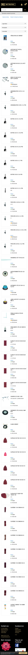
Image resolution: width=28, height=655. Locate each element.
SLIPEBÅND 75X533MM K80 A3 (17, 535)
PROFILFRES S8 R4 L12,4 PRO (17, 216)
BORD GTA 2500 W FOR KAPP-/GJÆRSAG (16, 78)
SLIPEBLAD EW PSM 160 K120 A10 (18, 438)
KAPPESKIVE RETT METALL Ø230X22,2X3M (16, 50)
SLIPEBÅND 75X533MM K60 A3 (17, 521)
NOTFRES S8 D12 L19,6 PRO (17, 132)
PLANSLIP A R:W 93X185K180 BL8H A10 (18, 383)
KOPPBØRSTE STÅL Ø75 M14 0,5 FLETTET (18, 286)
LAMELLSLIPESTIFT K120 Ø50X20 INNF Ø (18, 300)
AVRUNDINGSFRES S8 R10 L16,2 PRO (18, 91)
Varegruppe (4, 27)
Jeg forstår (23, 653)
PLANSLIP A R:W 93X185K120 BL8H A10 (18, 369)
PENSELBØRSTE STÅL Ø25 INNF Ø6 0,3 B (18, 327)
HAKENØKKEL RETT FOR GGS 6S (17, 257)
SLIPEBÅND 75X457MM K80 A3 (17, 590)
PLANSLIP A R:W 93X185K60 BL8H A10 (18, 355)
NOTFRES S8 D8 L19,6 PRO (16, 174)
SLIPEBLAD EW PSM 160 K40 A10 (18, 466)
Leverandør (4, 31)
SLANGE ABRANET (14, 424)
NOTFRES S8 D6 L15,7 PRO (16, 160)
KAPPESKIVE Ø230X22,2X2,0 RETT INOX (18, 64)
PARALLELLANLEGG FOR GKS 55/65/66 (17, 314)
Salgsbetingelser (18, 631)
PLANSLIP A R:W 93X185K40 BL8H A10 (18, 341)
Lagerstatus (4, 23)
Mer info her (12, 653)
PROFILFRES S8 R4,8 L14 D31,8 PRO (18, 230)
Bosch (12, 55)
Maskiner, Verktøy (6, 17)
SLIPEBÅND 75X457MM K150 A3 (18, 577)
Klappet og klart (18, 629)
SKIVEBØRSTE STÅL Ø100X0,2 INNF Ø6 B (18, 411)
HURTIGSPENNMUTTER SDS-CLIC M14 (17, 272)
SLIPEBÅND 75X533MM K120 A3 (18, 549)
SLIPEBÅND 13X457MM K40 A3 (17, 507)
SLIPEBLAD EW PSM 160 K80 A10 (18, 479)
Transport (16, 628)
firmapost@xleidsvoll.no (5, 636)
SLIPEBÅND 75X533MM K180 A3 (18, 563)
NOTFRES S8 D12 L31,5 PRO (17, 188)
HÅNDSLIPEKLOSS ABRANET (17, 35)
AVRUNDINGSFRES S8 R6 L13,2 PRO (18, 105)
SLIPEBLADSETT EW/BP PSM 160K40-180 (17, 494)
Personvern (17, 632)
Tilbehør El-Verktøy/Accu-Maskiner (16, 17)
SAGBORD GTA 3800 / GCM (16, 396)
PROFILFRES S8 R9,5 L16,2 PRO (17, 243)
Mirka (12, 41)
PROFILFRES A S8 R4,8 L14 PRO (17, 202)
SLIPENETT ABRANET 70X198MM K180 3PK (18, 605)
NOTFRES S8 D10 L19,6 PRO (17, 119)
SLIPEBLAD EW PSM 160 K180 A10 (18, 452)
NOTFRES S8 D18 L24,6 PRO (17, 146)
